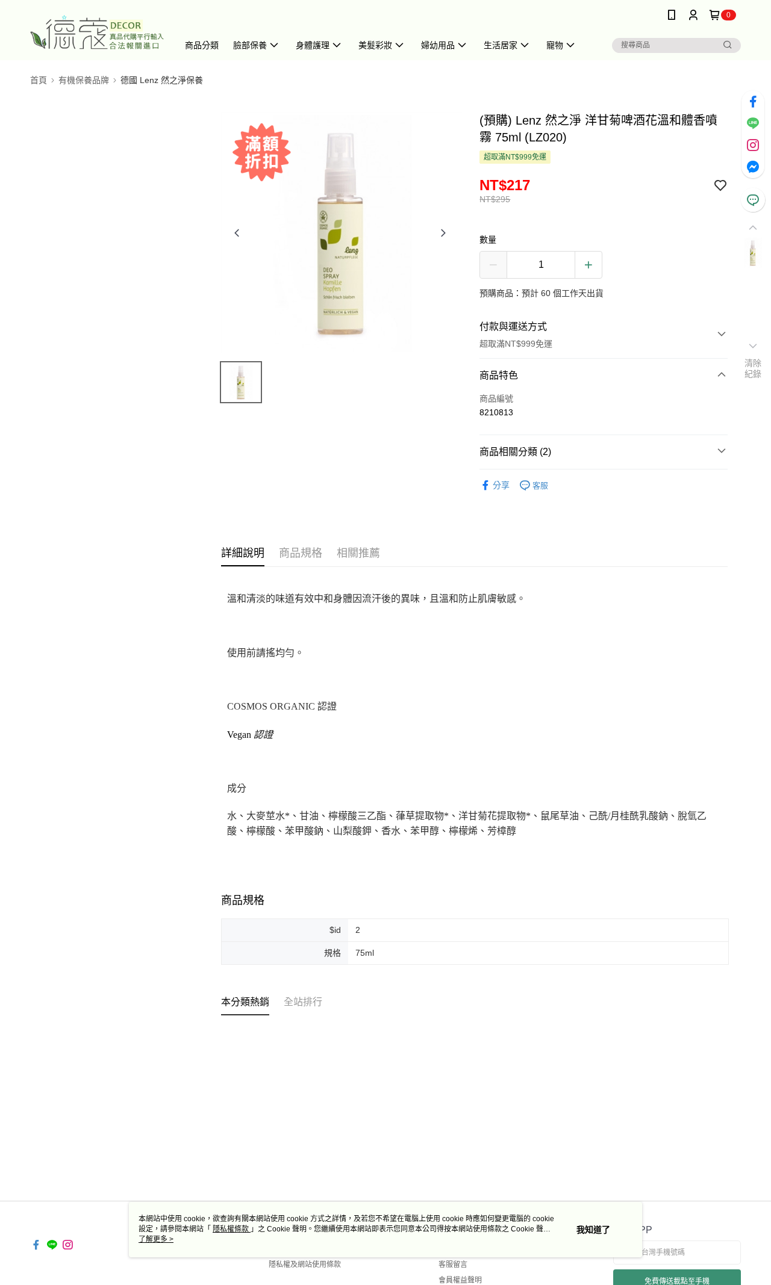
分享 (501, 485)
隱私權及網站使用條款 (305, 1264)
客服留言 (453, 1264)
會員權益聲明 (460, 1280)
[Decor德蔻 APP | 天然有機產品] (97, 31)
